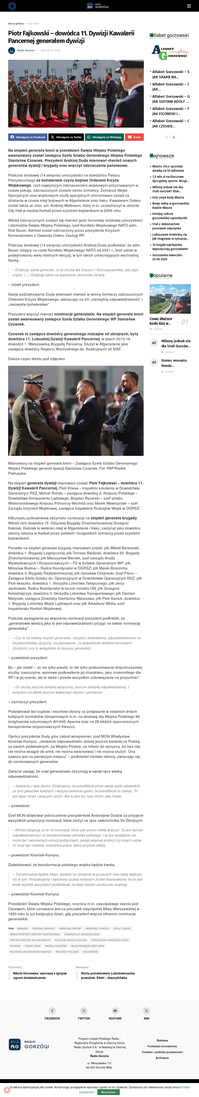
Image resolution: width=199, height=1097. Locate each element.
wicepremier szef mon (87, 945)
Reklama (162, 1040)
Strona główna (16, 23)
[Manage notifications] (7, 1090)
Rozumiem (108, 1092)
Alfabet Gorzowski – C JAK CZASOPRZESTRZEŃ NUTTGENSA (170, 87)
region (15, 945)
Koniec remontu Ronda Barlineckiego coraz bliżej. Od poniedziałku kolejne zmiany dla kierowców (174, 363)
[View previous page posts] (167, 137)
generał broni (70, 928)
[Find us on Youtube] (115, 1010)
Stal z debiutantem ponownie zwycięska (166, 226)
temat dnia (33, 945)
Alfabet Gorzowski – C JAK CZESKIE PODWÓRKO (170, 124)
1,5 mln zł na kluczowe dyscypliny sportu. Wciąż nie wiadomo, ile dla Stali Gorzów (170, 179)
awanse (22, 928)
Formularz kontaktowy (162, 1046)
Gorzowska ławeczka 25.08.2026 (167, 257)
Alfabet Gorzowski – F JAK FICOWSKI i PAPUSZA (170, 111)
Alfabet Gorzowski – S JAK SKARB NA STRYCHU (170, 75)
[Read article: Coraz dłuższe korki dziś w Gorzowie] (170, 299)
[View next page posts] (174, 137)
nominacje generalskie (82, 934)
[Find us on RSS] (146, 1010)
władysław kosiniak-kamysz (30, 951)
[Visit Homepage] (102, 6)
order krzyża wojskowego (30, 940)
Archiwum (162, 1058)
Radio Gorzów (25, 50)
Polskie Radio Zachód (71, 940)
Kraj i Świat (33, 23)
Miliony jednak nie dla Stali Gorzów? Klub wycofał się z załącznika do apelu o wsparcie (169, 189)
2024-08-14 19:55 (50, 50)
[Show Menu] (189, 6)
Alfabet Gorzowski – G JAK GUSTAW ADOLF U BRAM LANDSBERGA (171, 99)
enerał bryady (44, 928)
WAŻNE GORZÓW (56, 945)
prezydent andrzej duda (110, 940)
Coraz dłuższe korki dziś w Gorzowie (161, 321)
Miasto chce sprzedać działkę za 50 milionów (168, 168)
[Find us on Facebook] (52, 1010)
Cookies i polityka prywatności (162, 1052)
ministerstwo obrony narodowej (35, 934)
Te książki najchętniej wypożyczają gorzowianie (170, 247)
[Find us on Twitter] (83, 1010)
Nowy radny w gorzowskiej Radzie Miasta (170, 206)
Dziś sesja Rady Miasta (168, 197)
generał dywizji (97, 928)
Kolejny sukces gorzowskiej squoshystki (169, 216)
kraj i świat (122, 928)
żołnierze (90, 951)
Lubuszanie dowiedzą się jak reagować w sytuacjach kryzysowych (171, 237)
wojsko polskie (67, 951)
